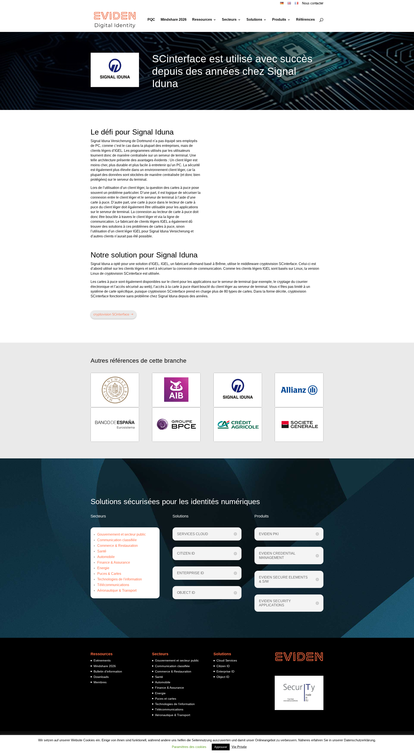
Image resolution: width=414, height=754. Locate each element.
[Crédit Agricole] (237, 424)
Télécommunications (113, 585)
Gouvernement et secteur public (121, 534)
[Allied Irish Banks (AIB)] (176, 390)
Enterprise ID (225, 671)
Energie (103, 568)
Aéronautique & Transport (116, 590)
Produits (279, 19)
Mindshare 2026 (174, 19)
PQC (151, 19)
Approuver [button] (220, 747)
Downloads (101, 677)
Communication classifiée (117, 540)
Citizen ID (223, 666)
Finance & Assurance (113, 562)
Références (305, 19)
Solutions (254, 19)
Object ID (222, 677)
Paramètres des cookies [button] (189, 747)
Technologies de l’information (175, 704)
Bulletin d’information (108, 671)
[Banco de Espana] (115, 424)
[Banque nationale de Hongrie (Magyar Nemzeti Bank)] (115, 390)
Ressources (202, 19)
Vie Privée (239, 747)
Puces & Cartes (109, 573)
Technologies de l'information (119, 579)
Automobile (106, 557)
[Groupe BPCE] (176, 424)
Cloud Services (226, 660)
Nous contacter (312, 3)
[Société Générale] (299, 424)
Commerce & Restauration (117, 545)
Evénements (102, 660)
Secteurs (229, 19)
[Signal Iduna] (237, 390)
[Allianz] (299, 390)
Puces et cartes (165, 698)
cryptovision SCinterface (111, 314)
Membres (100, 682)
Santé (101, 551)
